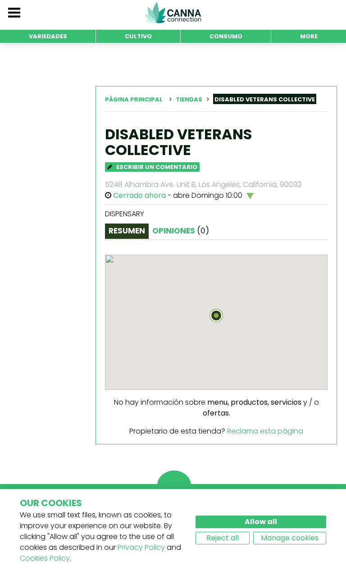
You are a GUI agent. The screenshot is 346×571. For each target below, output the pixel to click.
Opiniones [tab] (180, 230)
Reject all (222, 538)
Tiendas (189, 99)
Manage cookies (290, 538)
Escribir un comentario (156, 167)
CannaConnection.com (173, 12)
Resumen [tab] (127, 230)
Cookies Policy (45, 558)
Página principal (134, 99)
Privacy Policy (141, 547)
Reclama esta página (265, 431)
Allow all (261, 521)
